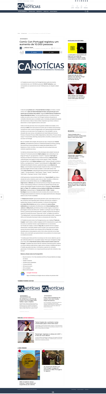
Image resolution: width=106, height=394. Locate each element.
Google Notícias (32, 272)
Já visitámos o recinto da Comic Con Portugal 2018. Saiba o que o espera (28, 300)
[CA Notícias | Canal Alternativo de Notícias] (53, 392)
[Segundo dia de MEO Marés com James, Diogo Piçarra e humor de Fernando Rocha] (77, 68)
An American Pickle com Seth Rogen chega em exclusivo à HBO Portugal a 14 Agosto (53, 369)
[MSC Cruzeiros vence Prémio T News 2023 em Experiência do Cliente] (29, 365)
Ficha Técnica (20, 0)
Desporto (39, 11)
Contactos (32, 0)
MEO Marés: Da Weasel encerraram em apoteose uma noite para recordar (76, 97)
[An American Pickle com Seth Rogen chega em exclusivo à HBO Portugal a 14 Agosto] (53, 357)
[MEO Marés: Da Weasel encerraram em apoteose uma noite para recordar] (77, 89)
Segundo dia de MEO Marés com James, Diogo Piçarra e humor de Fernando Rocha (76, 77)
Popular (77, 7)
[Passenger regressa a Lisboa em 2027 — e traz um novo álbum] (26, 337)
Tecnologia (32, 11)
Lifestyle (45, 11)
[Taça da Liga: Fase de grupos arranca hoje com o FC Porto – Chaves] (1, 197)
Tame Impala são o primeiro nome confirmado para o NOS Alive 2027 (46, 322)
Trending (86, 7)
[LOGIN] (87, 11)
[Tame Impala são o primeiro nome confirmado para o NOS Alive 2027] (26, 325)
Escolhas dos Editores (25, 297)
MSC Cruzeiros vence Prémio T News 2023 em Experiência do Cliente (28, 383)
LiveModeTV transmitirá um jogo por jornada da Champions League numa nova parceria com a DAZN (77, 57)
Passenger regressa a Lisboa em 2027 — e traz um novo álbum (48, 334)
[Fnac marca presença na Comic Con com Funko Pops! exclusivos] (53, 289)
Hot (81, 7)
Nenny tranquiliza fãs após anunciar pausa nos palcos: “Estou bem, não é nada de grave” (77, 184)
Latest (72, 7)
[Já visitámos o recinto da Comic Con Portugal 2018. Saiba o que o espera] (29, 289)
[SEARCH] (85, 11)
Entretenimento (22, 11)
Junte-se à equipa (26, 0)
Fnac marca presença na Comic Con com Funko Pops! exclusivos (52, 299)
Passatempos (53, 11)
